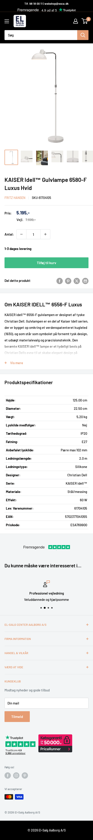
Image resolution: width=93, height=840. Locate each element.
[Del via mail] (85, 280)
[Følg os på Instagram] (16, 775)
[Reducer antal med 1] (21, 234)
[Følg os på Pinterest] (25, 775)
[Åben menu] (7, 21)
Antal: (9, 234)
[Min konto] (75, 21)
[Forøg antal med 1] (45, 234)
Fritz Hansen (15, 198)
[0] (85, 21)
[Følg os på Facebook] (8, 775)
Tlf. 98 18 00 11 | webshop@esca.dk (46, 3)
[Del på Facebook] (59, 280)
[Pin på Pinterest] (68, 280)
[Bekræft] (82, 35)
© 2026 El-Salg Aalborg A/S (47, 830)
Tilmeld (17, 716)
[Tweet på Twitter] (77, 280)
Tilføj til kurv (46, 263)
